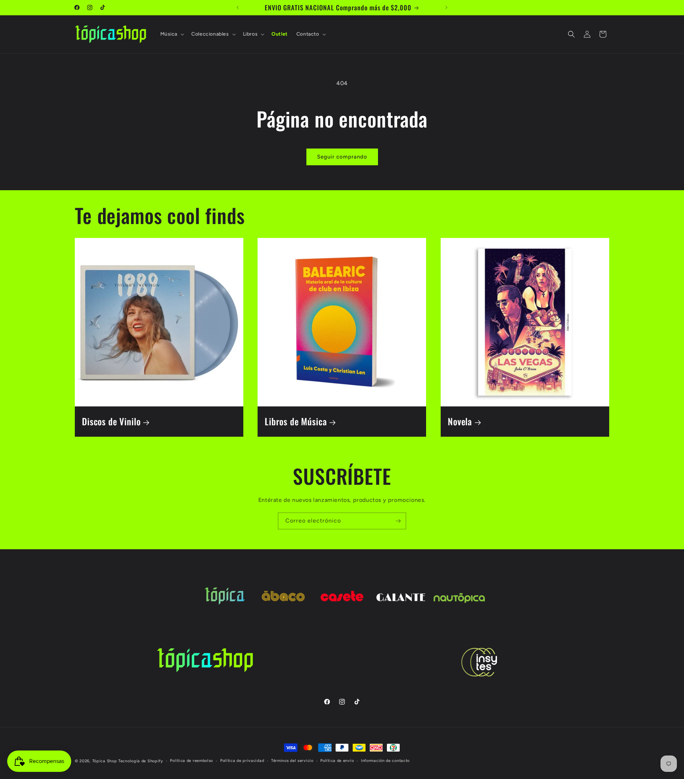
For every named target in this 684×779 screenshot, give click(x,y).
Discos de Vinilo (111, 421)
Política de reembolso (191, 760)
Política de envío (337, 760)
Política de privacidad (242, 760)
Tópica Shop (104, 761)
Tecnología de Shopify (140, 761)
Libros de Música (296, 421)
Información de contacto (385, 760)
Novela (460, 421)
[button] (171, 34)
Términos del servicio (292, 760)
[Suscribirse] (398, 521)
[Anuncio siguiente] (446, 7)
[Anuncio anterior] (237, 7)
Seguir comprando (342, 157)
